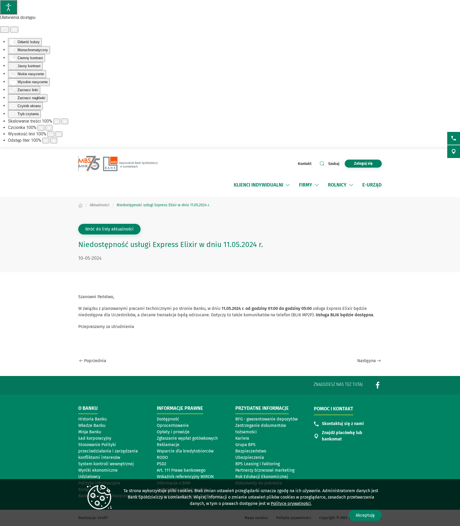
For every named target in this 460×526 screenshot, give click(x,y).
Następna (366, 360)
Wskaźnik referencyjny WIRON (185, 476)
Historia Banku (92, 419)
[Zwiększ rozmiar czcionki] (49, 128)
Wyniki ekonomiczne (98, 470)
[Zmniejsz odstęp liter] (45, 140)
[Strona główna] (80, 205)
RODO (162, 457)
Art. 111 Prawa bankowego (181, 470)
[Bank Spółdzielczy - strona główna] (118, 163)
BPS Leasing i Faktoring (260, 464)
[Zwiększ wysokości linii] (58, 134)
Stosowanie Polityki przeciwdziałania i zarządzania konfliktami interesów (108, 451)
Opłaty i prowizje (173, 431)
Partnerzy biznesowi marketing (264, 470)
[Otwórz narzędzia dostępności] (8, 7)
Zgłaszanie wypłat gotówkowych (187, 438)
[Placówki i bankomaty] (453, 151)
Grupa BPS (260, 445)
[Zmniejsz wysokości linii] (50, 134)
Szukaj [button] (333, 163)
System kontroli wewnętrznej (106, 463)
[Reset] (4, 29)
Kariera (242, 438)
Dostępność (168, 419)
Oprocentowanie (173, 425)
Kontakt (304, 163)
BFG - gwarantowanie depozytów (266, 419)
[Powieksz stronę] (64, 121)
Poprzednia (95, 360)
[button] (288, 185)
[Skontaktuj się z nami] (453, 138)
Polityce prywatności (291, 503)
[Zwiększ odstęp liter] (53, 140)
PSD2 (161, 463)
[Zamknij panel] (14, 30)
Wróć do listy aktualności (109, 229)
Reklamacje (168, 444)
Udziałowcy (89, 476)
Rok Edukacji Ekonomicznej (261, 476)
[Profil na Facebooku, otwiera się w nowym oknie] (378, 384)
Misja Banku (89, 431)
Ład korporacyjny (94, 438)
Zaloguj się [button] (363, 163)
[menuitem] (262, 185)
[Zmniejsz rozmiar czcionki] (41, 128)
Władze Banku (91, 425)
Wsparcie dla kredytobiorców (185, 451)
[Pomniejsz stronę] (56, 121)
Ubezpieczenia (249, 457)
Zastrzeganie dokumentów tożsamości (260, 428)
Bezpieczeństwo (250, 451)
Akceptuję (365, 515)
